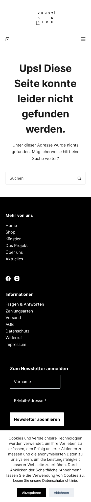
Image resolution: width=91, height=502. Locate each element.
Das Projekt (17, 245)
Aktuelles (14, 258)
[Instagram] (16, 278)
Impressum (16, 344)
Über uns (14, 252)
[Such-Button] (79, 178)
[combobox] (39, 178)
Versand (13, 317)
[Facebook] (8, 278)
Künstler (13, 238)
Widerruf (14, 337)
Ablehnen (61, 493)
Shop (10, 232)
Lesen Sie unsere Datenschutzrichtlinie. (45, 480)
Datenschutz (18, 330)
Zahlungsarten (19, 310)
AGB (10, 324)
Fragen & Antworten (25, 304)
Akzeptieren (31, 493)
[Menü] (83, 39)
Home (11, 225)
